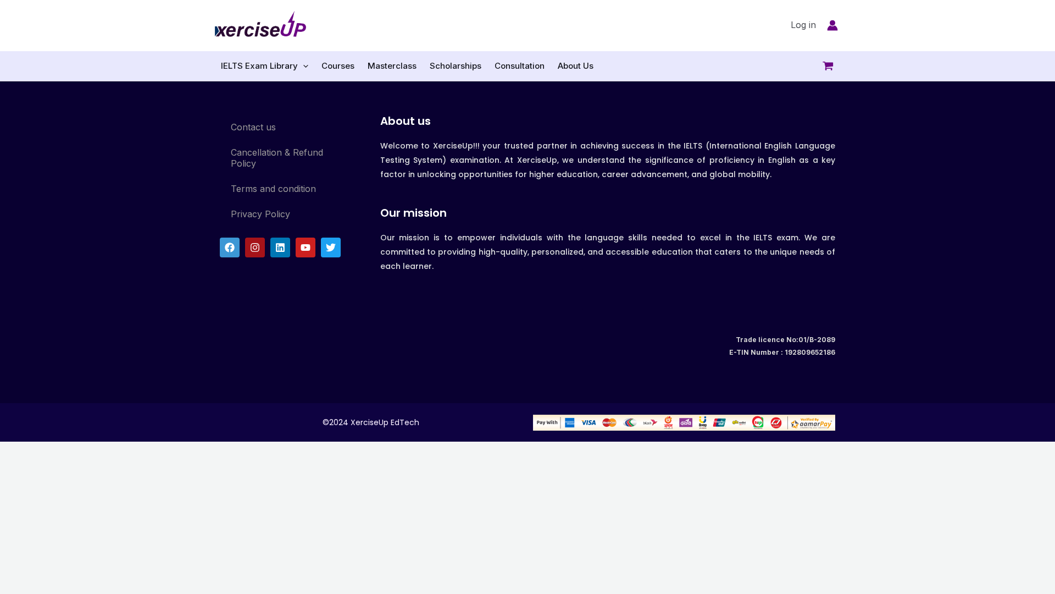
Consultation (520, 66)
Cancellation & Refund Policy (277, 158)
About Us (575, 66)
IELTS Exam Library (259, 66)
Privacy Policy (260, 213)
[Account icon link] (832, 25)
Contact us (253, 127)
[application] (303, 66)
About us (405, 121)
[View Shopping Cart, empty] (837, 66)
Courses (337, 66)
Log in (803, 24)
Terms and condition (273, 188)
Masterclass (392, 66)
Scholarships (455, 66)
